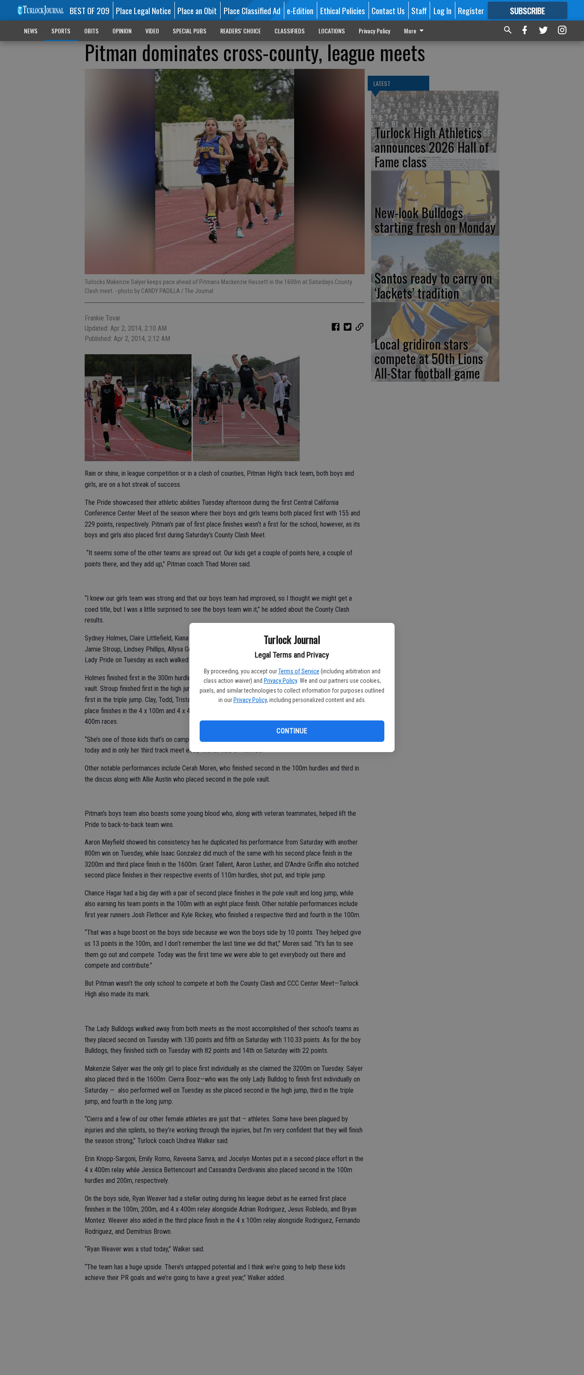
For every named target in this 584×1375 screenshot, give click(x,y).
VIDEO (152, 30)
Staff (419, 10)
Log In (442, 10)
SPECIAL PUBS (189, 30)
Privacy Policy (280, 680)
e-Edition (300, 10)
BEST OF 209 (89, 10)
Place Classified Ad (252, 10)
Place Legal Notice (143, 10)
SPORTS (61, 30)
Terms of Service (298, 671)
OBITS (91, 30)
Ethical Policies (342, 10)
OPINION (122, 30)
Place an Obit (197, 10)
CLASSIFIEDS (289, 30)
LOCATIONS (332, 30)
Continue (292, 731)
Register (471, 10)
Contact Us (388, 10)
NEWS (31, 30)
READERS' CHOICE (240, 30)
